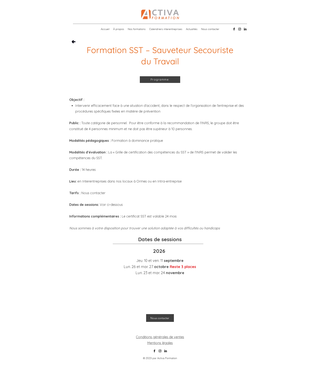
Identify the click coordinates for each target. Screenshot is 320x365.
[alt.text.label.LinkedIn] (245, 29)
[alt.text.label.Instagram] (239, 29)
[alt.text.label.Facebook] (234, 29)
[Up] (73, 41)
